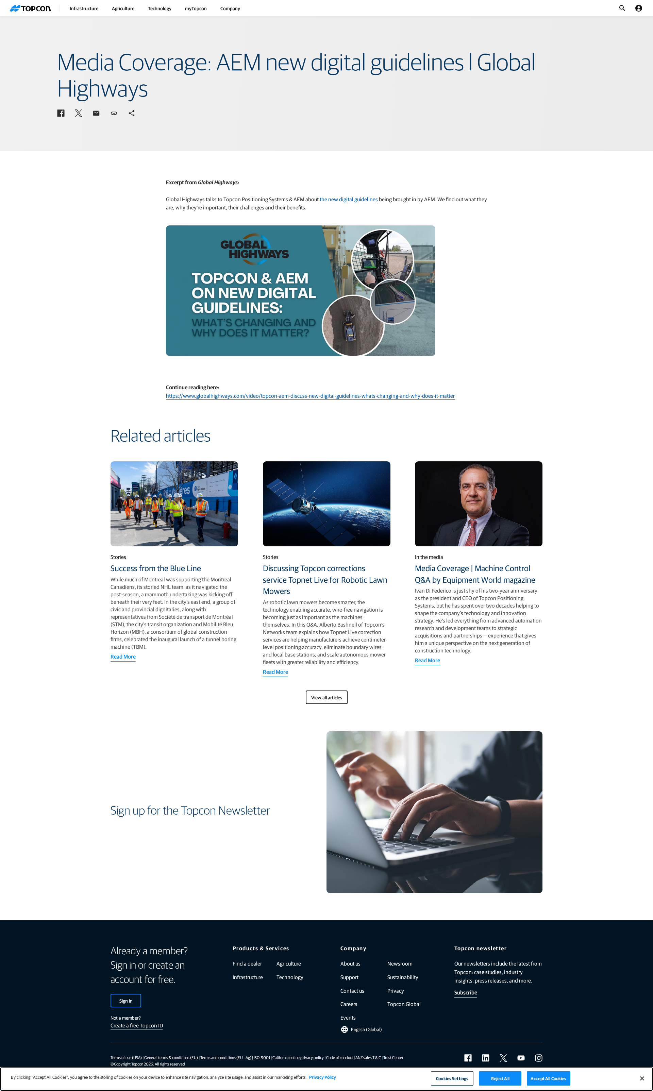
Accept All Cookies (548, 1078)
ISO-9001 (262, 1057)
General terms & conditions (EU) (171, 1057)
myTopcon (196, 8)
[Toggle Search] (622, 8)
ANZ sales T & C (368, 1057)
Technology (159, 8)
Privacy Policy (322, 1077)
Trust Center (393, 1057)
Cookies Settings (452, 1078)
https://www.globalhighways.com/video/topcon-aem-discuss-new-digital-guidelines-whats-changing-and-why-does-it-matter (310, 395)
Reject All (500, 1078)
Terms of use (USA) (126, 1057)
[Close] (642, 1078)
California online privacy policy (298, 1057)
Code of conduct (339, 1057)
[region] (326, 1079)
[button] (61, 113)
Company (230, 8)
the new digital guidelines (349, 199)
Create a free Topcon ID (137, 1025)
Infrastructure (84, 8)
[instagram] (538, 1058)
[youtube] (521, 1058)
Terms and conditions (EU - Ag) (225, 1057)
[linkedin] (485, 1058)
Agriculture (123, 8)
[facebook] (468, 1058)
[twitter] (503, 1058)
